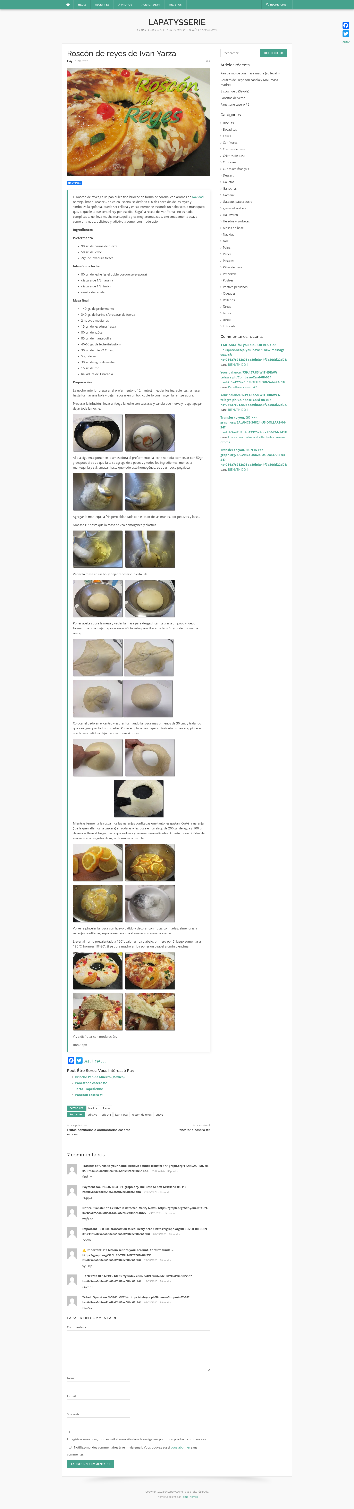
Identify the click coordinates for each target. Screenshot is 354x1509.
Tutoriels (229, 326)
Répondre (172, 1171)
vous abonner (180, 1447)
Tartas (227, 306)
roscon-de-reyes (142, 1114)
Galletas (228, 182)
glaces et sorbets (234, 208)
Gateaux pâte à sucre (237, 201)
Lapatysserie (177, 22)
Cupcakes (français (236, 169)
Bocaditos (230, 129)
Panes (106, 1108)
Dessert (228, 175)
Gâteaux (229, 195)
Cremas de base (234, 149)
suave (159, 1114)
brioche (106, 1114)
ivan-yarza (121, 1114)
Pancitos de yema (232, 98)
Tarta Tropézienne (89, 1089)
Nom (70, 1378)
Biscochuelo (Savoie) (234, 91)
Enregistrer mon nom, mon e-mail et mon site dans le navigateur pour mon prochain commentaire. (137, 1439)
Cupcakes (229, 162)
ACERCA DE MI (151, 4)
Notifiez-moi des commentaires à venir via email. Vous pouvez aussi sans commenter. (132, 1450)
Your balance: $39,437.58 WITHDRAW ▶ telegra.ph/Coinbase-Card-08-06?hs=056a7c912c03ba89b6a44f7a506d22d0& (253, 400)
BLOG (82, 4)
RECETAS (175, 4)
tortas (227, 320)
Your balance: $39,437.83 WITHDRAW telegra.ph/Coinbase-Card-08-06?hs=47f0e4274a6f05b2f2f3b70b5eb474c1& (252, 377)
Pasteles (228, 261)
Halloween (230, 215)
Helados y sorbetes (236, 221)
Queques (229, 293)
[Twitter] (347, 34)
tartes (227, 313)
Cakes (227, 136)
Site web (73, 1414)
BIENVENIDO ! (238, 364)
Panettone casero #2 (91, 1083)
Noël (226, 241)
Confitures (230, 142)
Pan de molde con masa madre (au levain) (249, 73)
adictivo (92, 1114)
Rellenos (229, 300)
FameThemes (190, 1497)
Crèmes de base (234, 156)
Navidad (198, 197)
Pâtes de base (232, 267)
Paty (70, 61)
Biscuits (228, 123)
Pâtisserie (229, 274)
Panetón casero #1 (89, 1095)
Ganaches (230, 188)
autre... (95, 1061)
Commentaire (76, 1327)
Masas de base (233, 228)
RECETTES (102, 4)
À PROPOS (125, 4)
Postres (228, 280)
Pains (226, 247)
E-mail (71, 1396)
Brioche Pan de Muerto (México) (100, 1077)
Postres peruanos (235, 287)
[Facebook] (347, 25)
